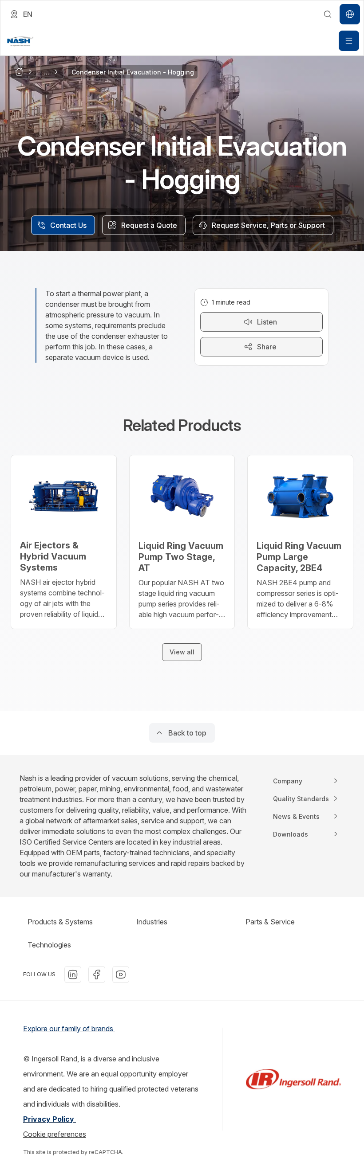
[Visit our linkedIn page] (72, 974)
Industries (151, 921)
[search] (327, 14)
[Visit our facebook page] (96, 974)
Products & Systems (60, 921)
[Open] (349, 41)
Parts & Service (270, 921)
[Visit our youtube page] (120, 974)
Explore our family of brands (69, 1028)
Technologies (49, 944)
